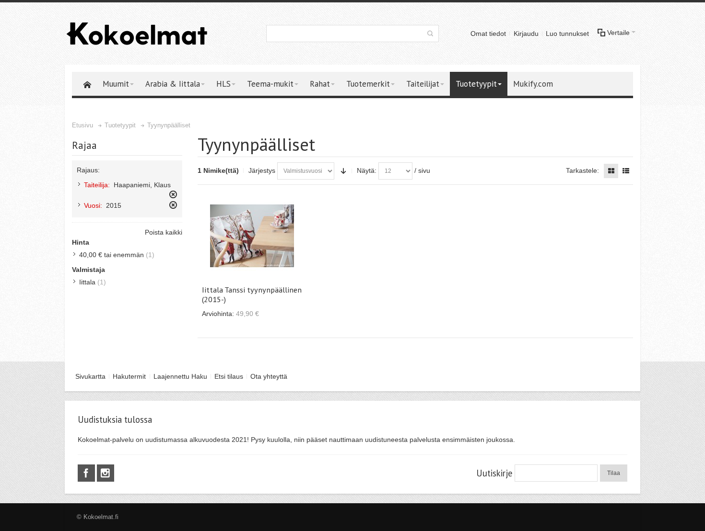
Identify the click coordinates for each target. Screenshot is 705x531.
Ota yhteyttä (268, 376)
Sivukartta (90, 376)
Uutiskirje (494, 473)
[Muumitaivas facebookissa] (87, 473)
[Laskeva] (343, 171)
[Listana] (626, 171)
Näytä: (366, 170)
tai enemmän (111, 255)
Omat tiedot (488, 33)
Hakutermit (129, 376)
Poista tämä (173, 194)
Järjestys (261, 170)
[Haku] (430, 33)
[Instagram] (105, 473)
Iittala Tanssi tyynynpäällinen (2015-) (252, 294)
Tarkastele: (582, 170)
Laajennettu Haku (180, 376)
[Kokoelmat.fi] (137, 33)
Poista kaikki (163, 232)
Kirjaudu (526, 33)
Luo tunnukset (567, 33)
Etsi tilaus (228, 376)
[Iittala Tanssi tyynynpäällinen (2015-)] (252, 236)
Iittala (87, 282)
